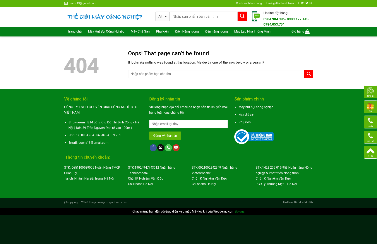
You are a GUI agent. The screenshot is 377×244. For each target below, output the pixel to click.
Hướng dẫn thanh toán (280, 3)
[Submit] (242, 16)
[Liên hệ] (370, 137)
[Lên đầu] (370, 152)
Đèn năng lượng (216, 31)
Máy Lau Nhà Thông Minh (252, 31)
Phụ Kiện (162, 31)
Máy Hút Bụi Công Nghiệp (106, 31)
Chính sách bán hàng (249, 3)
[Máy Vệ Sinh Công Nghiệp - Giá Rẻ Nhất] (106, 16)
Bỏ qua (240, 211)
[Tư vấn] (370, 122)
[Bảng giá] (370, 92)
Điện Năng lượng (187, 31)
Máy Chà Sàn (140, 31)
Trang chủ (74, 31)
